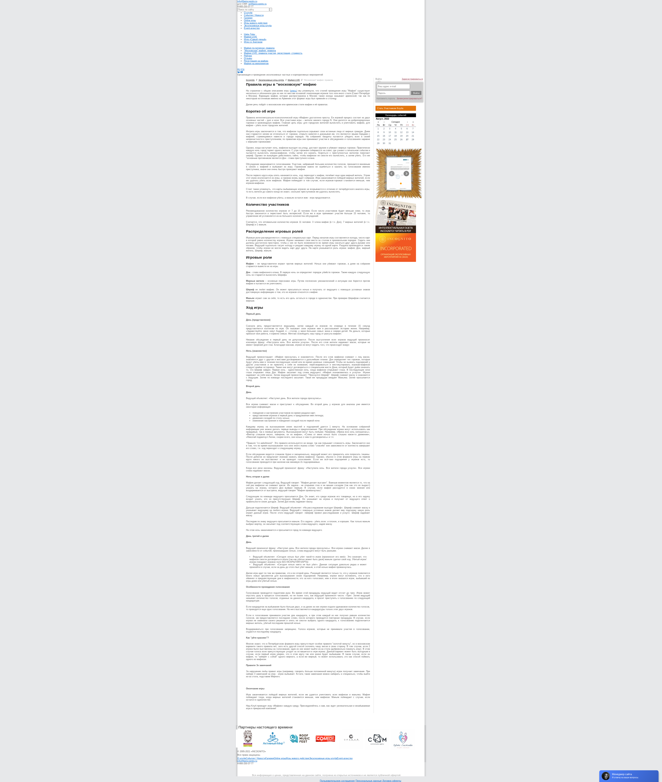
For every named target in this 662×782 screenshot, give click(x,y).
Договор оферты (391, 780)
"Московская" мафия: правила (260, 50)
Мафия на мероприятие (256, 63)
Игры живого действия (255, 23)
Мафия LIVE (250, 36)
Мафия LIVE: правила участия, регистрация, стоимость (273, 53)
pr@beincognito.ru (257, 4)
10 (404, 185)
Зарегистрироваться (412, 79)
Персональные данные (368, 780)
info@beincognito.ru (247, 1)
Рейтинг (248, 55)
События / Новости (254, 15)
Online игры (250, 20)
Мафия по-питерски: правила (259, 48)
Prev (391, 173)
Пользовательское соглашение (337, 780)
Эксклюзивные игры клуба (258, 25)
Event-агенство (252, 28)
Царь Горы (249, 34)
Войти (378, 79)
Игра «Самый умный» (255, 39)
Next (406, 173)
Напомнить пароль (386, 98)
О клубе (248, 12)
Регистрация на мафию (256, 61)
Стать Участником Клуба (390, 108)
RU (238, 69)
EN (242, 69)
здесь (293, 90)
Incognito (250, 80)
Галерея (248, 18)
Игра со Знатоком (253, 42)
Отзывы (248, 58)
